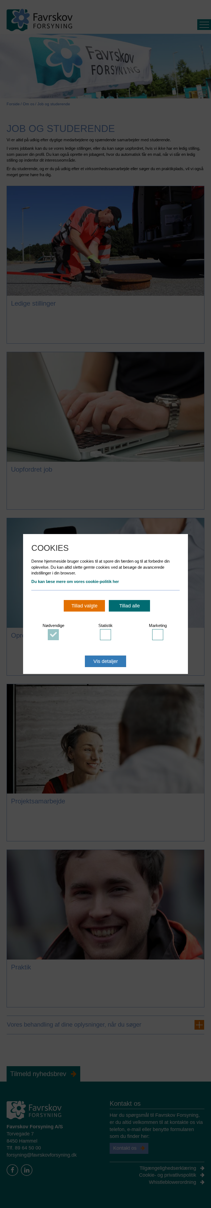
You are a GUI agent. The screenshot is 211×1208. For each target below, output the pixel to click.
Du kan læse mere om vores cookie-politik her (75, 581)
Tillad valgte (84, 606)
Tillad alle (129, 606)
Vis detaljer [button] (105, 661)
